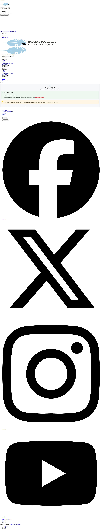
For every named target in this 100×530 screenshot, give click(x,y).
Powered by (15, 524)
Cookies (3, 521)
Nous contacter (4, 110)
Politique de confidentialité (6, 519)
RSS (4, 522)
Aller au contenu (3, 0)
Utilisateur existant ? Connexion (7, 111)
